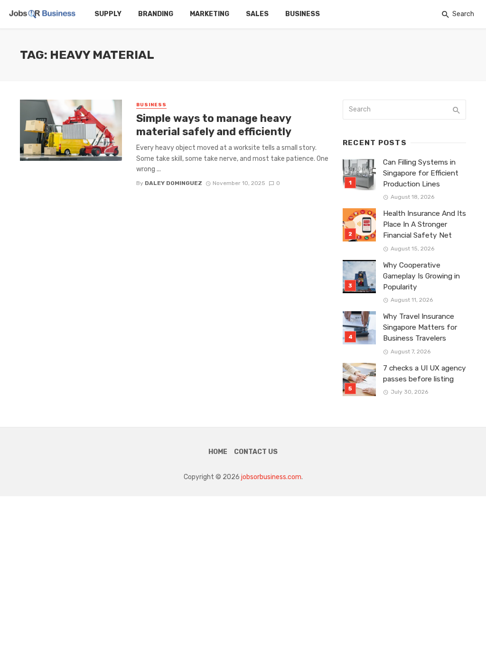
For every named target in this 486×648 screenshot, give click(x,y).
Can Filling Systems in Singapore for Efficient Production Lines (420, 173)
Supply (108, 14)
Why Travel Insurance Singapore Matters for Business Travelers (420, 327)
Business (302, 14)
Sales (257, 14)
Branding (155, 14)
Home (217, 452)
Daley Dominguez (173, 183)
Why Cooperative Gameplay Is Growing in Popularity (421, 276)
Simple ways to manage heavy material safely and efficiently (213, 125)
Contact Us (256, 452)
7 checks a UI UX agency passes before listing (424, 373)
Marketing (209, 14)
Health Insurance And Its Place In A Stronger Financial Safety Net (424, 224)
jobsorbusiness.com (271, 477)
